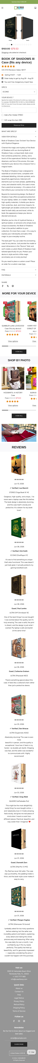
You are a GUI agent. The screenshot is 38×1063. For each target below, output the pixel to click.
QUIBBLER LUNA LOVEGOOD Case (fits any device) (13, 327)
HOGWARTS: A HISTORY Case (12, 394)
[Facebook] (14, 1021)
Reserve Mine (19, 125)
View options (13, 341)
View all (19, 352)
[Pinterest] (24, 1021)
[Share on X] (7, 286)
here (23, 264)
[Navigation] (2, 8)
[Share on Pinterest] (12, 286)
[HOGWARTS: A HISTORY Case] (13, 378)
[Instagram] (19, 1021)
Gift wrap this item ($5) (13, 120)
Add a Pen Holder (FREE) (13, 115)
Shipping (5, 53)
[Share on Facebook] (2, 286)
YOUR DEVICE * (8, 97)
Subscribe (19, 1044)
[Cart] (35, 8)
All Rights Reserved (19, 1060)
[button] (7, 44)
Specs (4, 87)
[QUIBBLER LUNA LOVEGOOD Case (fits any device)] (13, 311)
